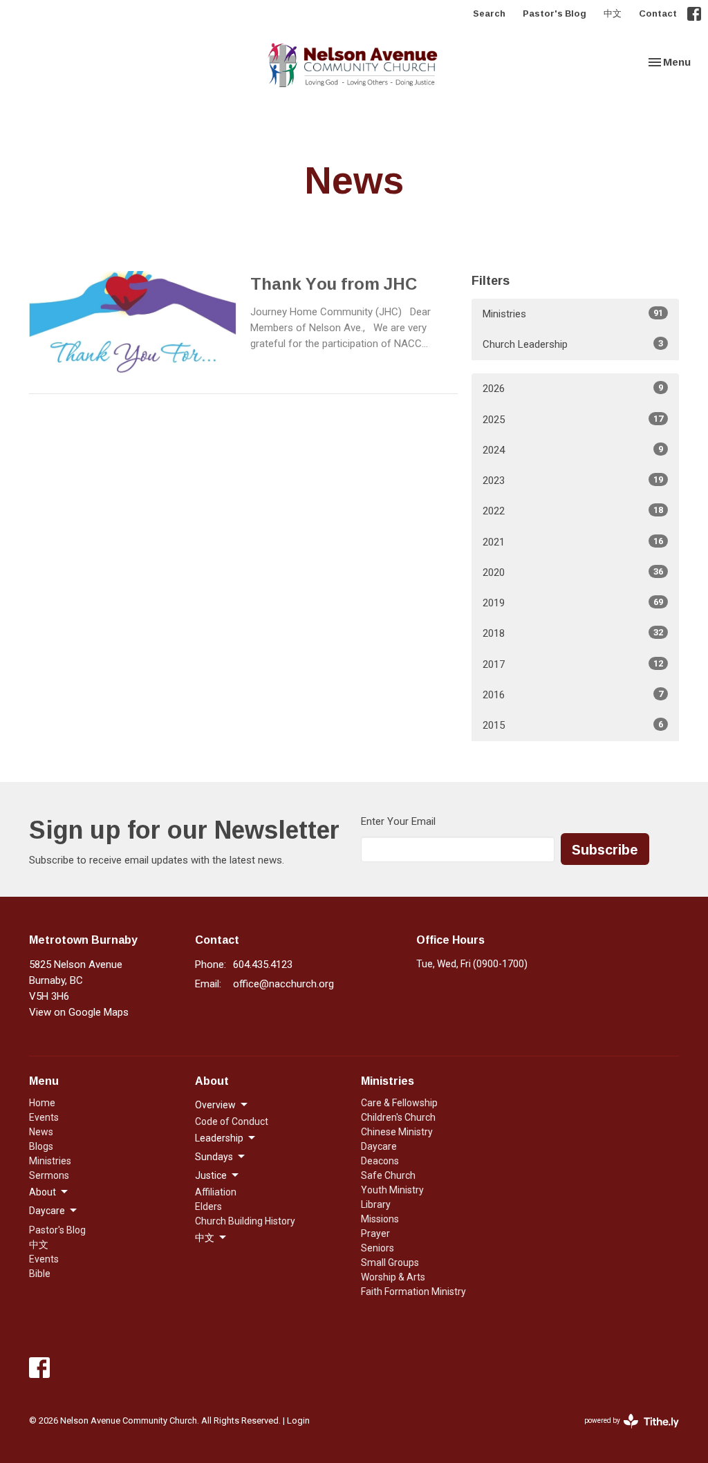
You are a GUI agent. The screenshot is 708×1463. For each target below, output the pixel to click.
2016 (573, 695)
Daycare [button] (47, 1210)
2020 (573, 572)
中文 (613, 13)
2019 (573, 603)
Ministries (573, 314)
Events (44, 1117)
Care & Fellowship (399, 1102)
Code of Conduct (231, 1121)
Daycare (379, 1146)
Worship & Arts (393, 1277)
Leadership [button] (219, 1138)
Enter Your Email (398, 821)
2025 (573, 419)
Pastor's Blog (554, 13)
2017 (573, 664)
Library (376, 1204)
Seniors (377, 1248)
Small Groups (390, 1262)
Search (489, 13)
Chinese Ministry (397, 1131)
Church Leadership (573, 344)
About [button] (42, 1192)
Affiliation (215, 1192)
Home (42, 1102)
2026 (573, 388)
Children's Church (398, 1117)
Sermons (49, 1175)
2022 (573, 511)
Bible (39, 1273)
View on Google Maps (79, 1012)
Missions (380, 1218)
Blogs (41, 1146)
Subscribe (605, 849)
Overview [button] (215, 1104)
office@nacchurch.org (283, 984)
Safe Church (388, 1175)
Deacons (380, 1160)
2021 (573, 542)
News (41, 1131)
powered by (624, 1432)
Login (298, 1420)
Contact (658, 13)
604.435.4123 (262, 964)
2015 (573, 725)
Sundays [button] (214, 1156)
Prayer (375, 1233)
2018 (573, 633)
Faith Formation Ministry (413, 1291)
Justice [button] (211, 1175)
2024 (573, 450)
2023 (573, 480)
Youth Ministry (392, 1189)
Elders (208, 1206)
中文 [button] (204, 1237)
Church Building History (245, 1221)
